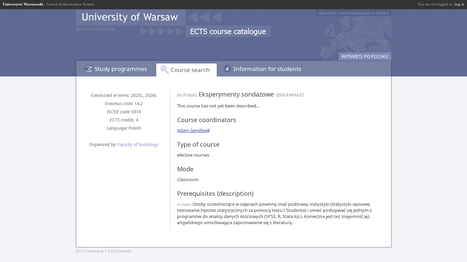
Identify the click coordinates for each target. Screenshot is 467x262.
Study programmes (121, 69)
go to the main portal (95, 28)
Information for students (267, 69)
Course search (190, 70)
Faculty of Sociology (138, 144)
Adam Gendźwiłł (193, 130)
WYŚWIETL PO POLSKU (365, 56)
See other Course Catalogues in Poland (354, 12)
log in (459, 4)
